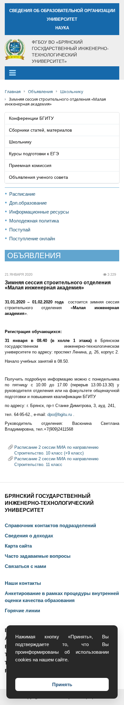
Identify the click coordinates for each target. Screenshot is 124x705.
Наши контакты (23, 583)
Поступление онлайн (32, 238)
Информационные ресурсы (39, 211)
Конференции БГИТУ (31, 118)
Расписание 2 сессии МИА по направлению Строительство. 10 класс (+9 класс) (56, 447)
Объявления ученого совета (38, 177)
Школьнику (20, 141)
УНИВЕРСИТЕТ (62, 19)
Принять (62, 684)
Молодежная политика (34, 220)
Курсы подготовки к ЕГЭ (34, 153)
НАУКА (62, 27)
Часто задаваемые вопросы (38, 556)
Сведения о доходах (29, 535)
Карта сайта (18, 546)
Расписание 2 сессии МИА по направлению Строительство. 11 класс (56, 459)
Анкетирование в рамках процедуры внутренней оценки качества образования (62, 597)
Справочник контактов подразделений (50, 525)
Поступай (19, 229)
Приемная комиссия (30, 165)
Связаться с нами (25, 566)
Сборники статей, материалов (40, 130)
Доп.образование (28, 203)
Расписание (22, 194)
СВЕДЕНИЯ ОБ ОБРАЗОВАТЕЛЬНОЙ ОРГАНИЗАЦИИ (62, 10)
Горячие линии (22, 610)
